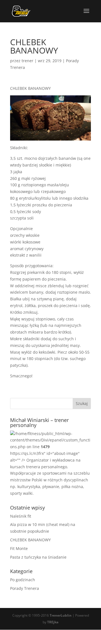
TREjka (52, 622)
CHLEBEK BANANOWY (30, 539)
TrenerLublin (61, 615)
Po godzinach (22, 579)
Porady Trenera (24, 588)
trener (27, 60)
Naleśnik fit (20, 516)
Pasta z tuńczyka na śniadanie (38, 557)
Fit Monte (19, 548)
